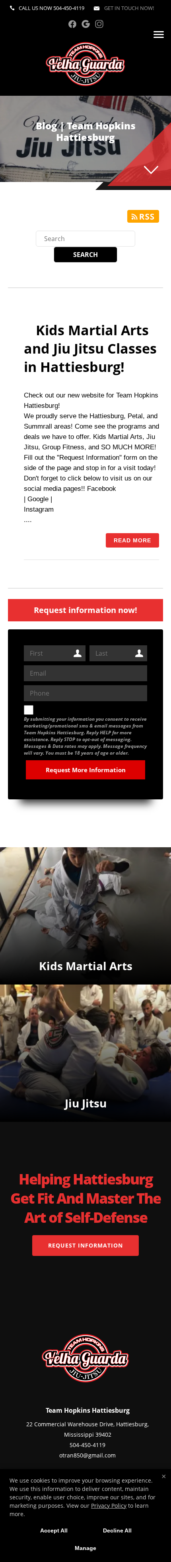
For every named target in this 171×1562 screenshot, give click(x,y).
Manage (85, 1548)
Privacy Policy (108, 1505)
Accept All (54, 1530)
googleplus (85, 24)
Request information (85, 1245)
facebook (72, 24)
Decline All (117, 1530)
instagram (99, 24)
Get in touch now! (128, 8)
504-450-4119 (68, 8)
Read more (132, 540)
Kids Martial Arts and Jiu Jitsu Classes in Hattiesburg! (90, 348)
